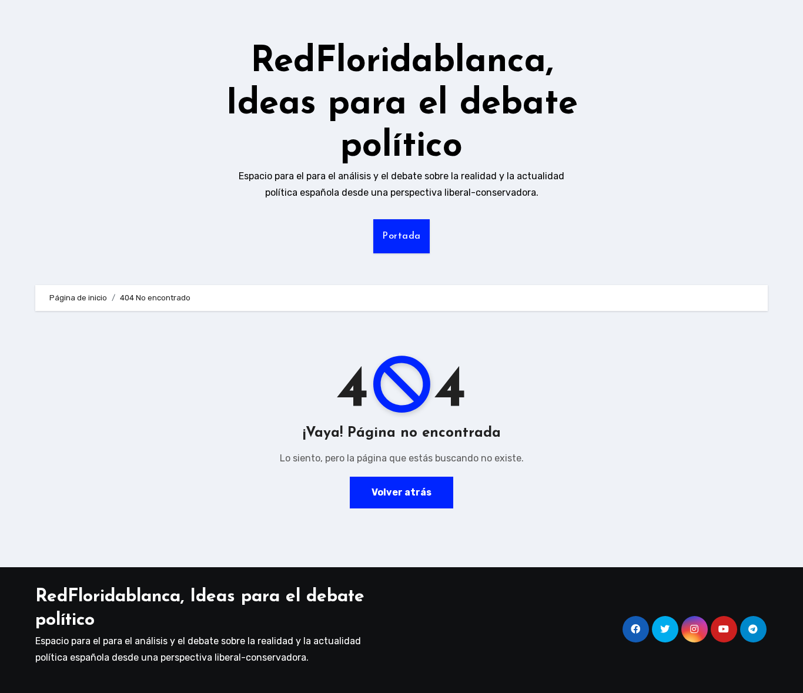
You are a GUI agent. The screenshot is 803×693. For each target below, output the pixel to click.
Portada (401, 236)
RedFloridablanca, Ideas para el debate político (402, 105)
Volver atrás (401, 492)
